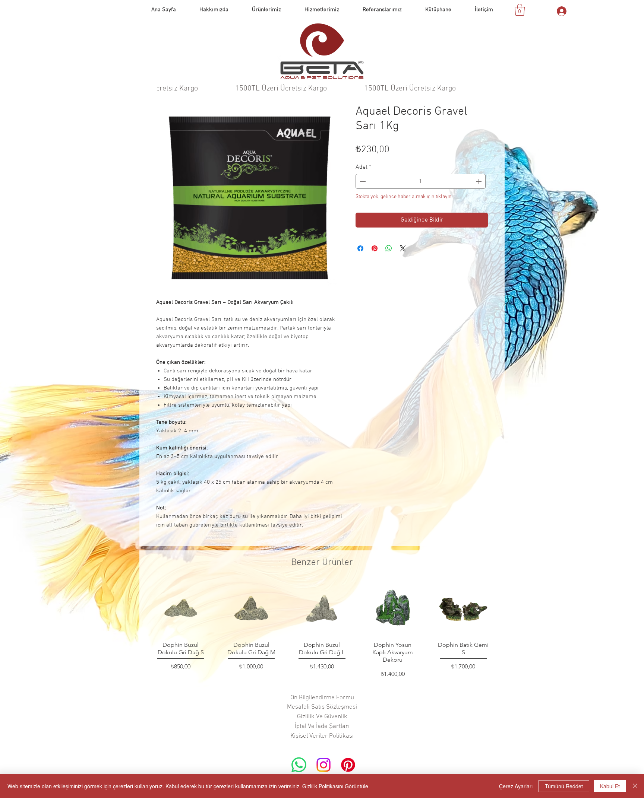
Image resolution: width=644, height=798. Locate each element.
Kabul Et (610, 786)
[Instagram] (323, 765)
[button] (382, 9)
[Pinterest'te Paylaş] (374, 248)
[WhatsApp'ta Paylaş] (388, 248)
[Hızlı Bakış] (181, 609)
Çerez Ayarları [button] (516, 786)
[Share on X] (402, 248)
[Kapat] (635, 786)
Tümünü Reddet (564, 786)
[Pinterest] (348, 765)
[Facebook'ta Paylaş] (360, 248)
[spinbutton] (420, 181)
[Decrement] (362, 181)
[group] (322, 630)
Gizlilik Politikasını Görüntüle (335, 786)
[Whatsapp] (299, 765)
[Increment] (479, 181)
